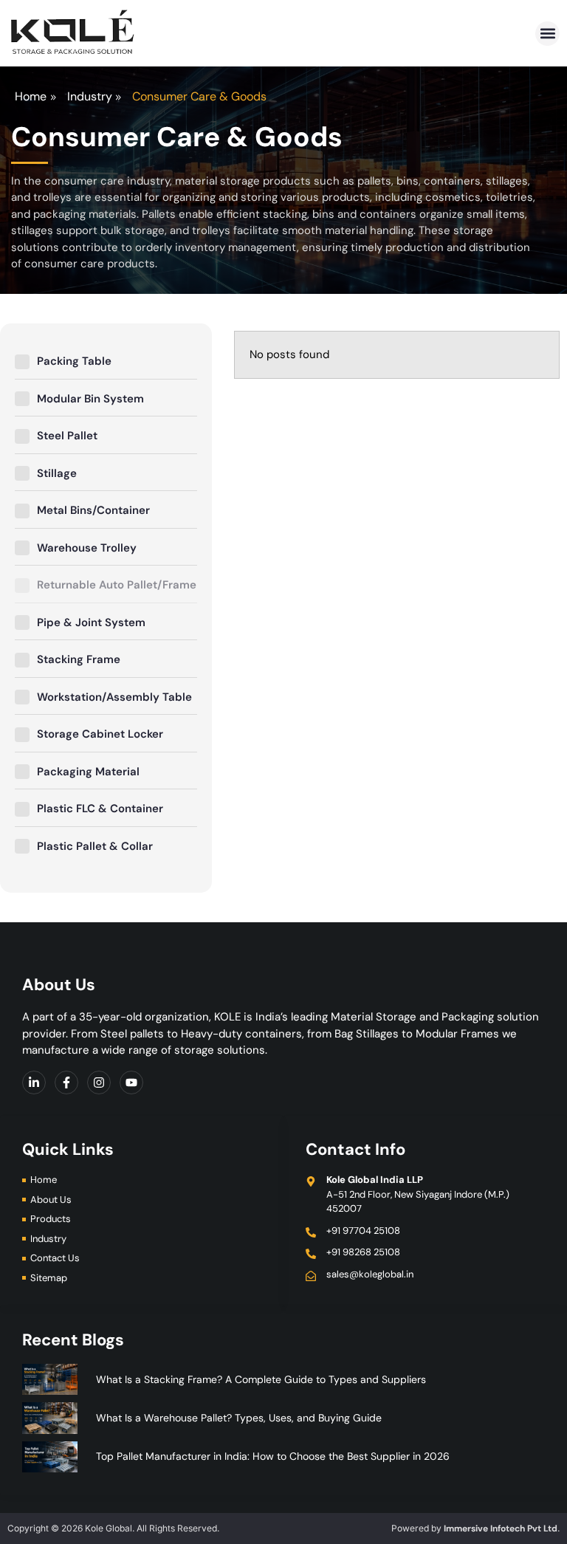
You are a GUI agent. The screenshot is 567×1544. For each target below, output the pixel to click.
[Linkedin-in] (34, 1082)
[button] (547, 33)
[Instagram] (99, 1082)
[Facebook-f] (66, 1082)
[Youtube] (131, 1082)
